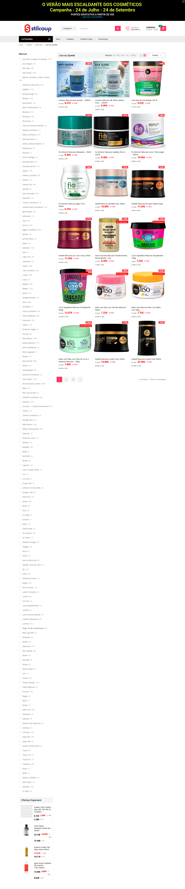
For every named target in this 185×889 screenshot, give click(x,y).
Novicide (25, 660)
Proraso (25, 691)
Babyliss (25, 89)
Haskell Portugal (29, 542)
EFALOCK (26, 497)
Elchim (25, 501)
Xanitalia (25, 786)
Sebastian (26, 714)
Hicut (24, 551)
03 (114, 55)
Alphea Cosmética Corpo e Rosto (36, 77)
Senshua (25, 728)
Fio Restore (27, 533)
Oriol (24, 302)
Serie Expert (27, 379)
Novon (25, 664)
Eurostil (25, 519)
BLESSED (26, 456)
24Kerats (26, 433)
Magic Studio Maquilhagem (33, 628)
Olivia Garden (27, 669)
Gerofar (25, 189)
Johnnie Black (27, 239)
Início (58, 39)
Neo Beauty (27, 651)
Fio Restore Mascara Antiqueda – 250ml (75, 152)
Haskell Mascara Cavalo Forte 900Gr (146, 359)
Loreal (25, 275)
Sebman (25, 719)
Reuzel (25, 356)
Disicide (25, 153)
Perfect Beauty (28, 682)
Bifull (24, 451)
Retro (24, 700)
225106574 (135, 29)
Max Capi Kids (28, 633)
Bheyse (25, 98)
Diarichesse (27, 148)
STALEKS (26, 732)
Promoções (103, 39)
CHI (23, 474)
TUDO (133, 55)
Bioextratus (27, 103)
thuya (24, 768)
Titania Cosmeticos (30, 415)
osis (24, 673)
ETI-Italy (25, 515)
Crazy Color (27, 483)
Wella (24, 773)
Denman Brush (28, 139)
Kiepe (24, 243)
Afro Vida (26, 68)
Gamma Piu (27, 184)
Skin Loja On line (29, 393)
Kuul (24, 252)
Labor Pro (26, 257)
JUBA (24, 574)
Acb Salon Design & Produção (34, 59)
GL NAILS (26, 537)
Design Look (27, 492)
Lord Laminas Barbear (31, 614)
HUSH (24, 556)
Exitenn (25, 180)
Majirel (25, 284)
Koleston (26, 248)
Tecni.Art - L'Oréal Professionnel (35, 406)
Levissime (26, 261)
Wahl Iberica (27, 424)
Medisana (26, 637)
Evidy (24, 524)
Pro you (25, 334)
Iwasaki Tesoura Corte (31, 565)
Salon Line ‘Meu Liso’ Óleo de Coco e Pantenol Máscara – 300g (74, 360)
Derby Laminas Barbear (32, 144)
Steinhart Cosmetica (30, 397)
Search (118, 28)
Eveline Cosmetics (29, 175)
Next (80, 379)
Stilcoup (25, 402)
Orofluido (26, 307)
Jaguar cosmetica (29, 230)
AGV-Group (26, 73)
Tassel (25, 750)
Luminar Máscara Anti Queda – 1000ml (74, 100)
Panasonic (26, 320)
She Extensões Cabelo (31, 383)
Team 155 (26, 755)
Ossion (25, 678)
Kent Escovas (27, 587)
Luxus (24, 279)
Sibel (24, 388)
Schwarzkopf (27, 370)
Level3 (25, 596)
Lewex (25, 266)
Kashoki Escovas (29, 578)
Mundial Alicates (29, 297)
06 (118, 55)
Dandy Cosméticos (30, 130)
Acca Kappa (27, 64)
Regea (25, 696)
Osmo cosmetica (29, 311)
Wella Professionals (30, 429)
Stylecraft (26, 737)
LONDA (25, 610)
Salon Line (26, 710)
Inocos (25, 225)
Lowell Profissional (30, 619)
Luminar (25, 623)
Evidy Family (27, 528)
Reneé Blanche (28, 343)
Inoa (24, 220)
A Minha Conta (86, 39)
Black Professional (30, 107)
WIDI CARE (26, 782)
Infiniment (26, 216)
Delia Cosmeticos (29, 134)
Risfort (25, 365)
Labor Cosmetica (29, 592)
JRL (23, 569)
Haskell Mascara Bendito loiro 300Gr (110, 204)
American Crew (28, 438)
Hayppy (25, 546)
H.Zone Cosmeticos (30, 202)
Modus (25, 642)
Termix (25, 411)
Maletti (25, 288)
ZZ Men (25, 791)
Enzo (24, 510)
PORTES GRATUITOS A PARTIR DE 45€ (92, 14)
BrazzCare (26, 121)
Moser (25, 293)
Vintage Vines (27, 420)
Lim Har (25, 601)
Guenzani (26, 198)
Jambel (25, 234)
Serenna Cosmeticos (30, 374)
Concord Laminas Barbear (33, 125)
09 (123, 55)
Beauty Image (28, 94)
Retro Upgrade (28, 352)
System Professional (30, 746)
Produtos (70, 39)
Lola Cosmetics (28, 270)
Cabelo (29, 45)
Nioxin (25, 655)
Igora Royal (27, 211)
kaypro (25, 583)
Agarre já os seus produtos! (92, 17)
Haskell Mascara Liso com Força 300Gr (74, 255)
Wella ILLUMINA (29, 777)
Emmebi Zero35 (28, 166)
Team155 (26, 759)
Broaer (25, 460)
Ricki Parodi (27, 361)
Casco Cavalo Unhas (30, 470)
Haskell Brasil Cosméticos (32, 207)
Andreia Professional (30, 85)
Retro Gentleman (29, 347)
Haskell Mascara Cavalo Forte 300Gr (110, 359)
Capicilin (25, 465)
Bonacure (26, 116)
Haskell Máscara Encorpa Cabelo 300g (147, 204)
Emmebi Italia (27, 162)
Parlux (24, 325)
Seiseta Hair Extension (31, 723)
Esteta (25, 171)
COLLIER (26, 479)
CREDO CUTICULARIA (31, 488)
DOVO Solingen (28, 157)
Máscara (38, 45)
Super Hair (26, 741)
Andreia (25, 442)
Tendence (26, 764)
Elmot (24, 506)
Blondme (26, 112)
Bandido (25, 447)
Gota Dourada (28, 193)
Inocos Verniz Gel (29, 560)
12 (127, 55)
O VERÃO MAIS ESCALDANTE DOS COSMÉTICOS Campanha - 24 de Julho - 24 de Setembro (92, 7)
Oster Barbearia (28, 316)
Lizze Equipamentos (30, 605)
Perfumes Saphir (29, 329)
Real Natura (27, 338)
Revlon (25, 705)
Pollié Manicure (28, 687)
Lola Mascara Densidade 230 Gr (144, 100)
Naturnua (26, 646)
